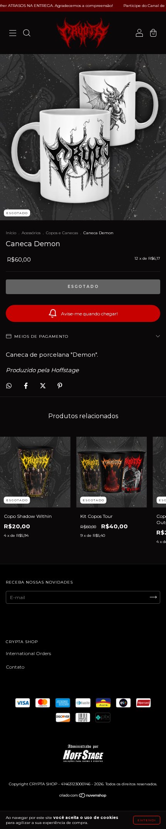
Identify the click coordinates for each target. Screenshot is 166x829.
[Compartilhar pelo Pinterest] (60, 385)
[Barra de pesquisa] (26, 34)
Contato (15, 667)
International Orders (28, 653)
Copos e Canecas (62, 232)
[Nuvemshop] (83, 796)
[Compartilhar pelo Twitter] (43, 385)
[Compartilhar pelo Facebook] (26, 385)
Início (11, 232)
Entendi (146, 820)
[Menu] (13, 34)
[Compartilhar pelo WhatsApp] (9, 386)
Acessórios (31, 232)
